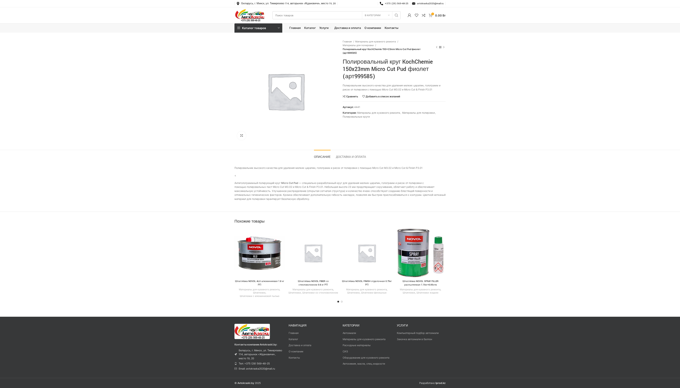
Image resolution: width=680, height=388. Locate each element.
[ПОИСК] (396, 15)
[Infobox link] (286, 3)
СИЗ (345, 351)
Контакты (294, 357)
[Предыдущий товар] (436, 47)
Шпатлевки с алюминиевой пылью (259, 296)
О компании (296, 351)
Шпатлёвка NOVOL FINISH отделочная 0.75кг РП (367, 283)
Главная (347, 41)
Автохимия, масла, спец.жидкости (364, 363)
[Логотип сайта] (249, 14)
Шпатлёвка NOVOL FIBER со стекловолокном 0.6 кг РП (313, 283)
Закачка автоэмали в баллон (414, 339)
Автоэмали (349, 332)
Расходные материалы (357, 345)
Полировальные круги (356, 116)
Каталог (293, 339)
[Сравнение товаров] (423, 15)
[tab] (322, 155)
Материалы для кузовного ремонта (375, 41)
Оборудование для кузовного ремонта (366, 357)
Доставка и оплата (300, 345)
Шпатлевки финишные (374, 292)
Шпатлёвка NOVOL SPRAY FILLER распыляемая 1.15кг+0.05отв (420, 283)
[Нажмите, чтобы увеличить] (241, 135)
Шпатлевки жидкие (427, 292)
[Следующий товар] (444, 47)
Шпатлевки (259, 292)
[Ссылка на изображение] (252, 331)
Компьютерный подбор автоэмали (418, 332)
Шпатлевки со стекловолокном (320, 292)
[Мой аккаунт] (409, 15)
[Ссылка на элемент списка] (258, 354)
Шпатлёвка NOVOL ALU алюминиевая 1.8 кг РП (259, 283)
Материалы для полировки (358, 45)
